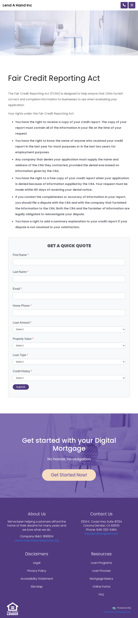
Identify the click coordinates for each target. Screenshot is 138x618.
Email (17, 288)
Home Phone (22, 305)
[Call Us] (124, 5)
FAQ (101, 594)
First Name (21, 254)
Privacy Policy (36, 571)
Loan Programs (101, 563)
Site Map (37, 587)
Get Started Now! (69, 475)
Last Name (20, 271)
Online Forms (101, 587)
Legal (36, 563)
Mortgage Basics (101, 579)
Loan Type (20, 355)
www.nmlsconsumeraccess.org (37, 540)
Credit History (22, 371)
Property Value (23, 338)
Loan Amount (22, 322)
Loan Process (101, 571)
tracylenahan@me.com (101, 534)
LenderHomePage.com (117, 611)
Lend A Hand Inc (17, 5)
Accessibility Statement (36, 579)
